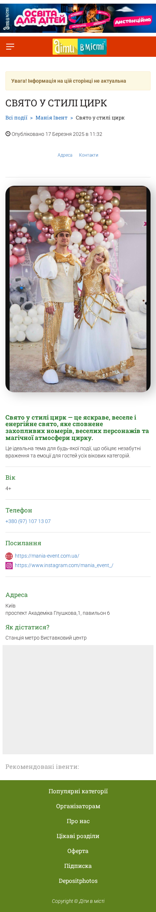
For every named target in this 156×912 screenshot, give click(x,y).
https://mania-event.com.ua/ (47, 556)
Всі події (16, 117)
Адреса (65, 155)
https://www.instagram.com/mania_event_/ (64, 565)
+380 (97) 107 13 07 (28, 521)
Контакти (88, 155)
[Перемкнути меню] (10, 46)
